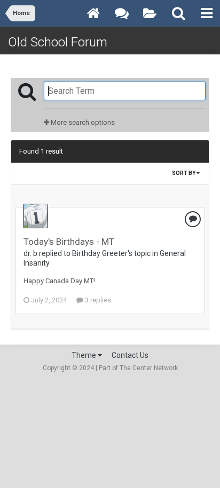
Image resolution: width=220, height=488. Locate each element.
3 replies (97, 300)
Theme (85, 355)
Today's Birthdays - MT (68, 241)
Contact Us (130, 355)
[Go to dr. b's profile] (35, 216)
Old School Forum (57, 42)
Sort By (184, 173)
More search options (82, 122)
